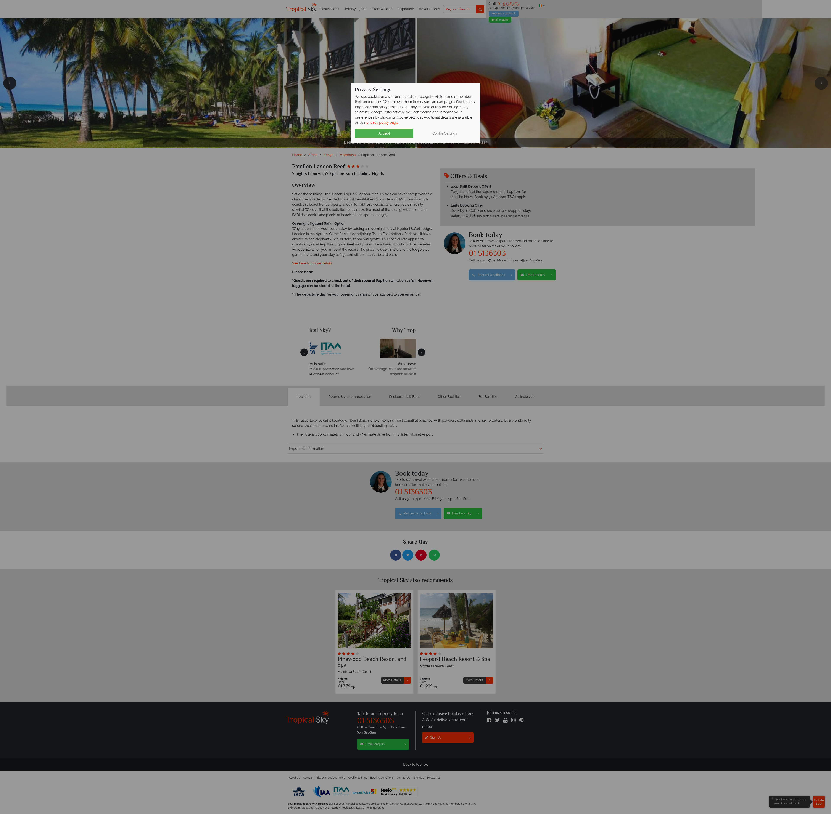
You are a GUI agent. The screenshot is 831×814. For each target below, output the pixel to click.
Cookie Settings (444, 133)
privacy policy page (382, 122)
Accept (384, 133)
